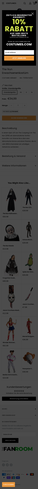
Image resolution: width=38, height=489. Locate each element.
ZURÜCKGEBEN (8, 484)
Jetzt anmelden (19, 58)
